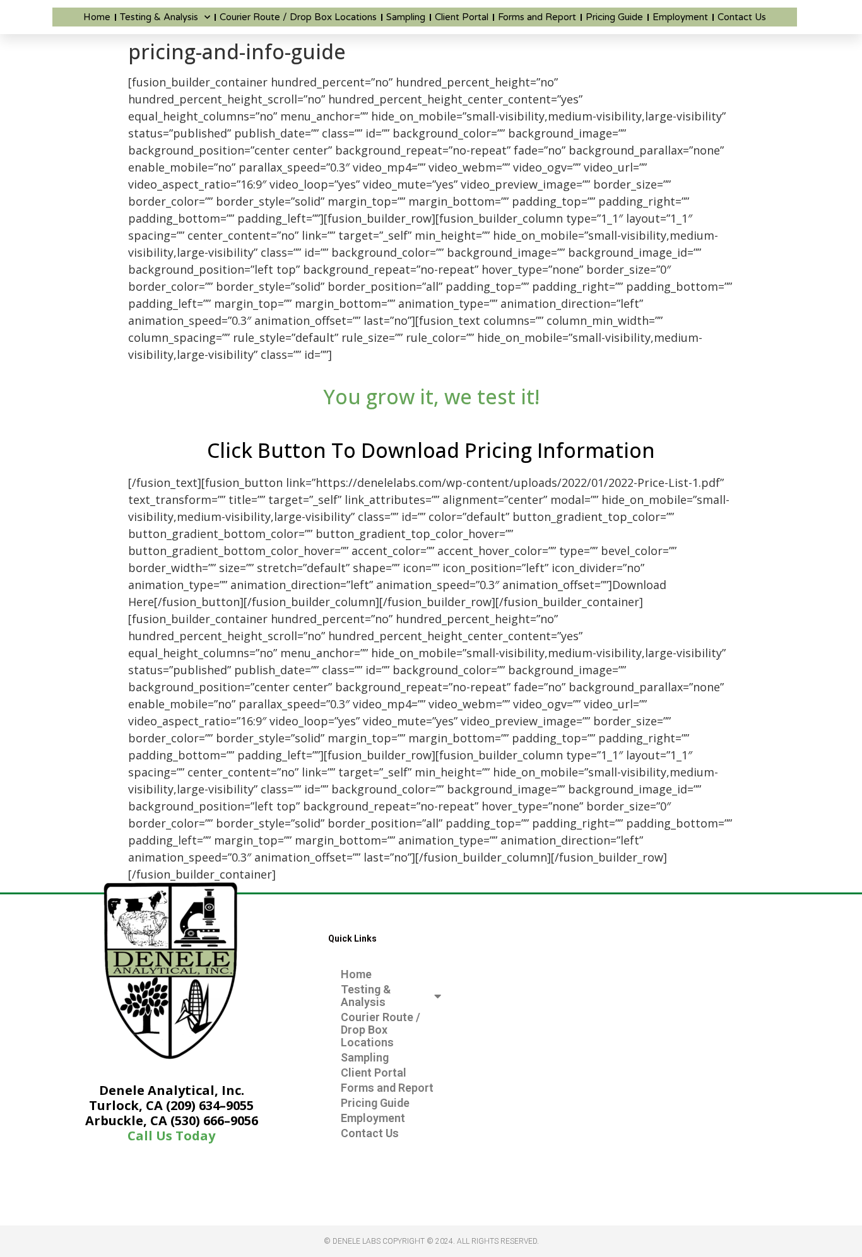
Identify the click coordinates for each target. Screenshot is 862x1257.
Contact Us (741, 17)
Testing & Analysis (159, 17)
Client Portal (461, 17)
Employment (680, 17)
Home (96, 17)
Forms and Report (537, 17)
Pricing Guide (614, 17)
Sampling (405, 17)
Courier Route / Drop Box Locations (298, 17)
